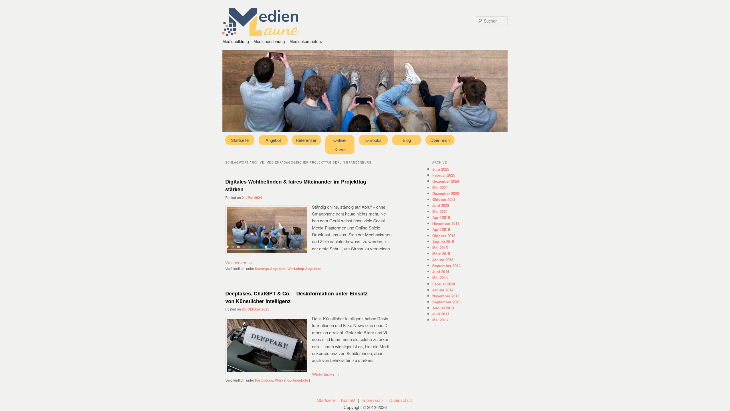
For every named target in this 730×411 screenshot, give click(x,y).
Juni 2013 (440, 314)
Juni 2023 (440, 205)
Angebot (273, 140)
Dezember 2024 (445, 181)
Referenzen (306, 140)
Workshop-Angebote (304, 268)
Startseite (240, 140)
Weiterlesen (239, 262)
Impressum (372, 400)
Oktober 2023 (443, 199)
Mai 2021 (440, 211)
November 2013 (445, 296)
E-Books (373, 140)
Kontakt (348, 400)
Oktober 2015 (443, 235)
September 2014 (446, 265)
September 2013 (446, 302)
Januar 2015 (442, 259)
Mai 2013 (440, 320)
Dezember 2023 (445, 193)
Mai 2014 (440, 277)
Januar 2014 (442, 290)
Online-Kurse (340, 144)
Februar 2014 (443, 284)
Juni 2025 (440, 169)
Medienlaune (260, 22)
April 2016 (441, 229)
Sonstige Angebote (270, 268)
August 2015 (443, 241)
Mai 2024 (440, 187)
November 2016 (445, 223)
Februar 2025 (443, 175)
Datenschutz (401, 400)
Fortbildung (264, 380)
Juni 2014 (440, 271)
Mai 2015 (440, 247)
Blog (407, 140)
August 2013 (443, 308)
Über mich (440, 140)
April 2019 (441, 217)
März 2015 (441, 253)
